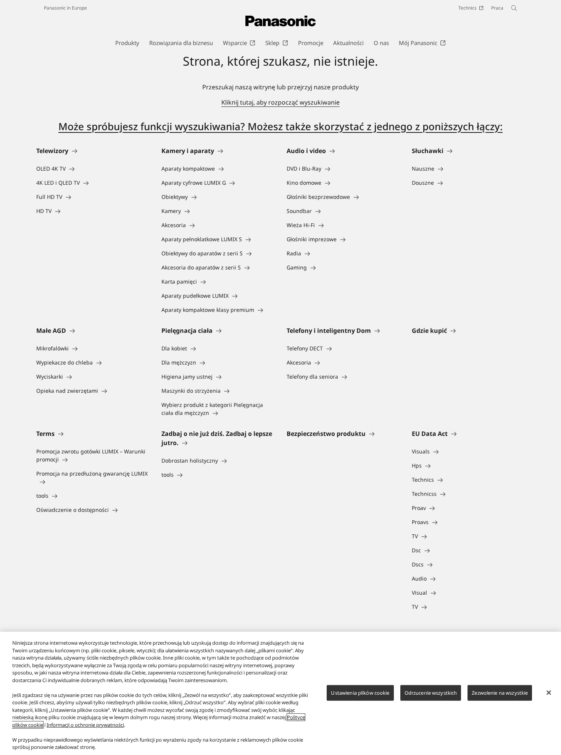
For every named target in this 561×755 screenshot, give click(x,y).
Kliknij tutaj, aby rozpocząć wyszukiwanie (280, 102)
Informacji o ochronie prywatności (85, 724)
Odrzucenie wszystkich (431, 692)
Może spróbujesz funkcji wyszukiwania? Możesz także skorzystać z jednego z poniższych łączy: (280, 126)
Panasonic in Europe (65, 8)
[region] (280, 693)
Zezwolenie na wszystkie (500, 692)
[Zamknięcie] (548, 692)
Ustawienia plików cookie (360, 692)
